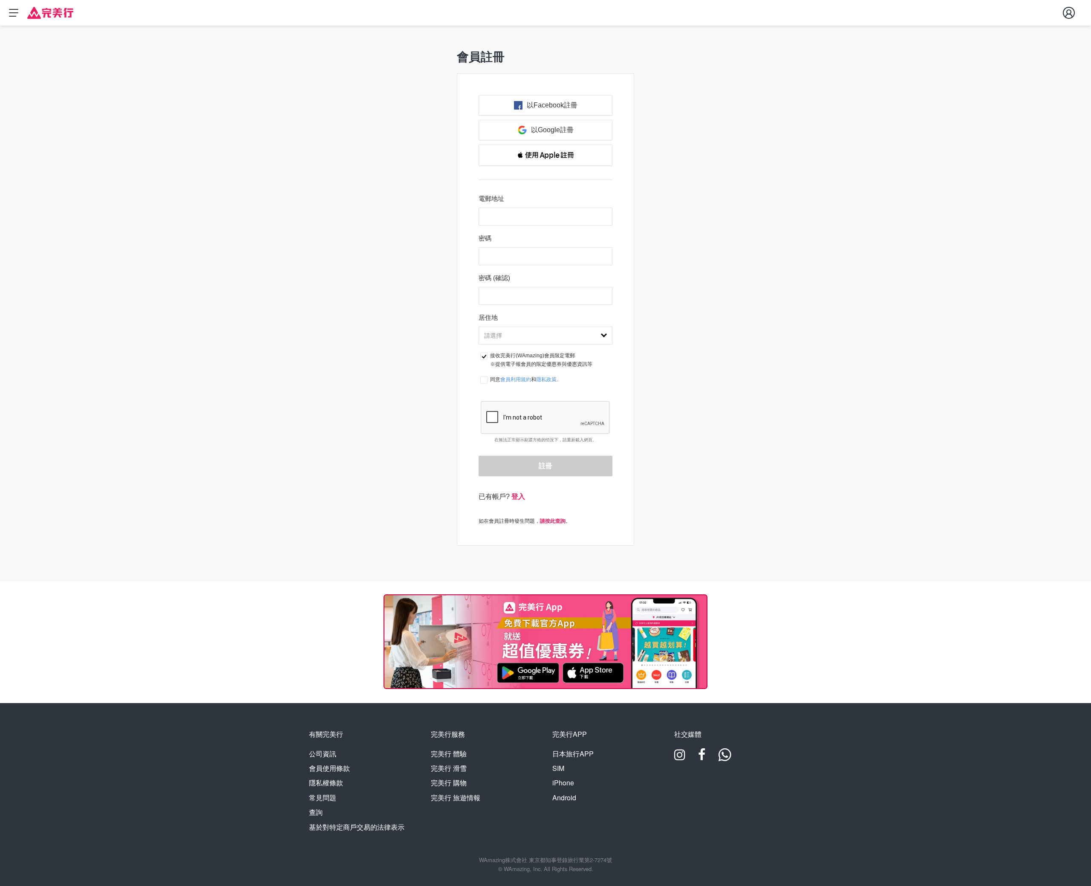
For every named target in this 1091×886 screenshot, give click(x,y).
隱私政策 (546, 379)
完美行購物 (449, 783)
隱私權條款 (326, 783)
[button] (545, 155)
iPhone (563, 783)
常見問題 (322, 797)
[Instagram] (679, 757)
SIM (558, 768)
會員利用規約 (515, 379)
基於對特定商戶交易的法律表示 (356, 827)
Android (564, 797)
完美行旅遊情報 (455, 797)
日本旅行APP (573, 754)
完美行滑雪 (449, 768)
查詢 (316, 812)
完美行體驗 (449, 754)
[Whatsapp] (725, 757)
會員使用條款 (329, 768)
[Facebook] (702, 757)
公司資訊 (322, 754)
